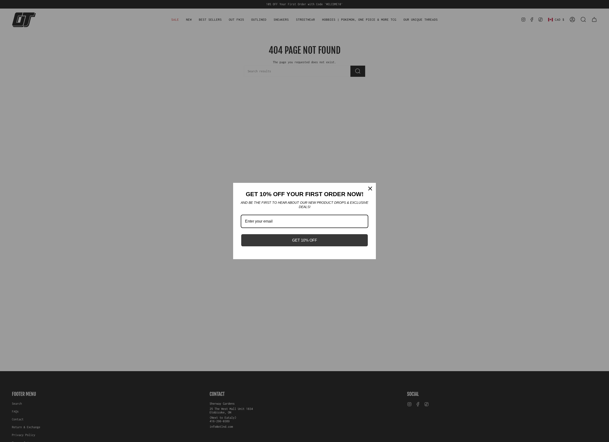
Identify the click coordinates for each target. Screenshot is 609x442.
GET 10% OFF (304, 240)
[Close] (370, 188)
